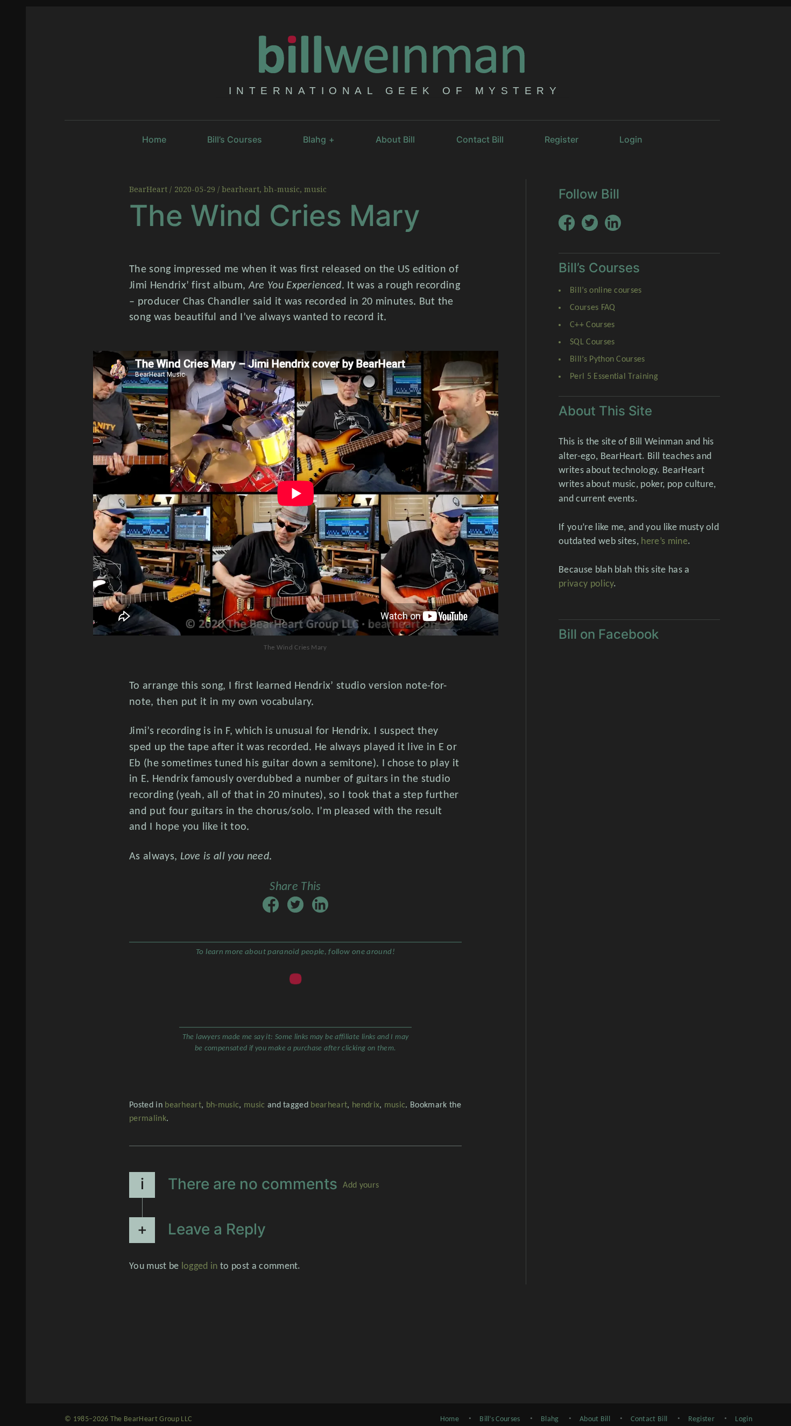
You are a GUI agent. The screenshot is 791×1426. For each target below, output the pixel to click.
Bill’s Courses (234, 139)
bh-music (282, 189)
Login (630, 139)
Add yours (361, 1185)
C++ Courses (592, 325)
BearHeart (149, 189)
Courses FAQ (593, 307)
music (315, 189)
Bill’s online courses (606, 290)
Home (154, 139)
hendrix (365, 1105)
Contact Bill (480, 139)
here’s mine (664, 541)
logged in (199, 1266)
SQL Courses (592, 342)
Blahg (319, 139)
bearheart (240, 189)
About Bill (395, 139)
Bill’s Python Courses (607, 359)
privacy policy (586, 584)
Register (561, 139)
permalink (147, 1118)
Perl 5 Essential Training (614, 376)
